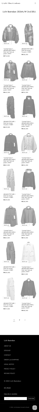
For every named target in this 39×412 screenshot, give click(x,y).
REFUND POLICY (9, 373)
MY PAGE (7, 388)
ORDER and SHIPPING (11, 360)
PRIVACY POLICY (9, 369)
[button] (35, 3)
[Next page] (25, 320)
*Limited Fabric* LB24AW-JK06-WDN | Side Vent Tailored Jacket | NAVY (10, 51)
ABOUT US (7, 346)
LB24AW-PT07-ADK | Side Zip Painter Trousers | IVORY (27, 50)
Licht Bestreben (17, 407)
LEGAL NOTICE (9, 364)
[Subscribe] (31, 398)
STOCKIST (7, 350)
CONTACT (7, 355)
